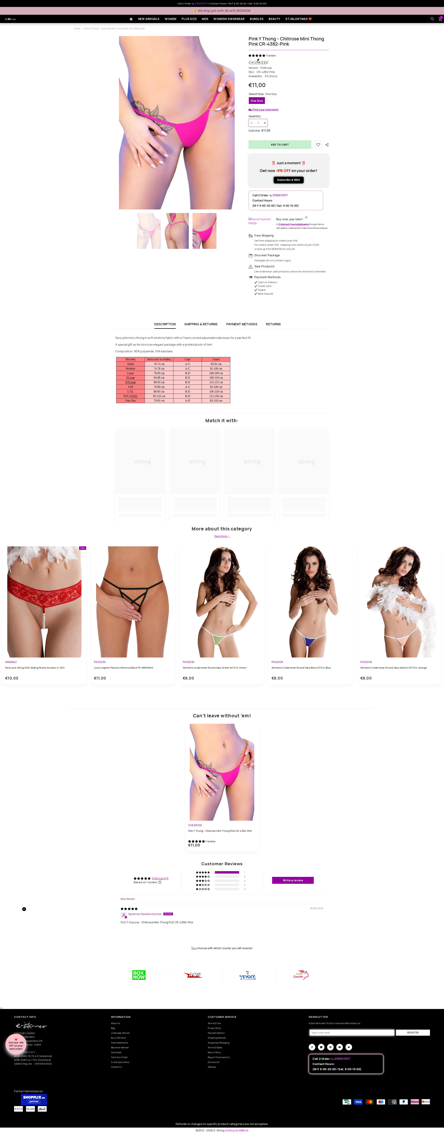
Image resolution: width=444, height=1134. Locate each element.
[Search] (432, 19)
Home (77, 28)
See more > (222, 536)
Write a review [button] (293, 880)
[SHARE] (326, 145)
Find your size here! (265, 109)
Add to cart (280, 144)
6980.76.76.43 (30, 1056)
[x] (50, 953)
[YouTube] (339, 1047)
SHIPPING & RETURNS (200, 324)
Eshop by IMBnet (237, 1130)
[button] (257, 55)
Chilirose (266, 68)
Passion (99, 662)
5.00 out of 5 (160, 878)
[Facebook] (312, 1047)
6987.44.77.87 (29, 1060)
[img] (129, 909)
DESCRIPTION (165, 324)
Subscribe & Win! (288, 179)
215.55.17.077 (27, 1052)
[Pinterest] (330, 1047)
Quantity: (255, 116)
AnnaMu (11, 662)
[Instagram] (321, 1047)
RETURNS (273, 324)
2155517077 (201, 3)
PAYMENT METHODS (241, 324)
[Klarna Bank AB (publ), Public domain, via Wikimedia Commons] (262, 221)
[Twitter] (348, 1047)
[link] (140, 507)
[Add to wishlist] (318, 144)
